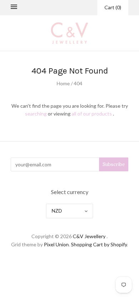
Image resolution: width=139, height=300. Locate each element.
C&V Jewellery (89, 236)
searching (36, 114)
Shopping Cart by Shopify (99, 244)
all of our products (92, 114)
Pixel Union (56, 244)
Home (63, 83)
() (112, 7)
